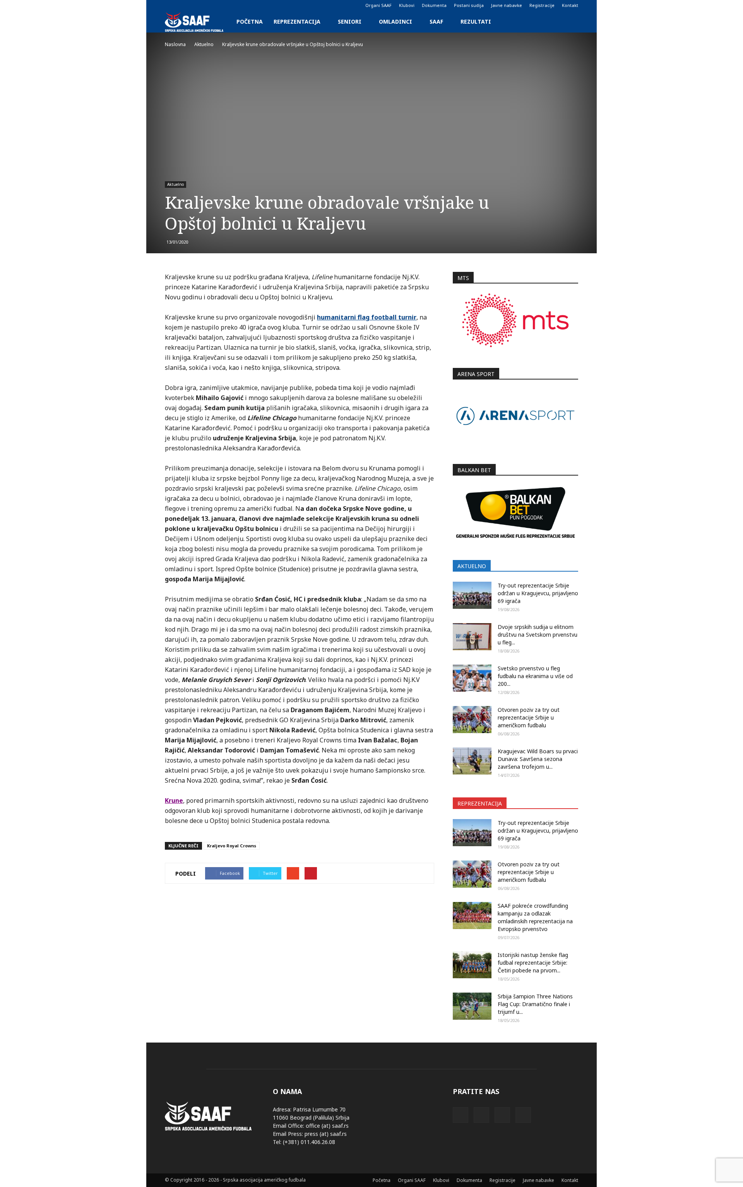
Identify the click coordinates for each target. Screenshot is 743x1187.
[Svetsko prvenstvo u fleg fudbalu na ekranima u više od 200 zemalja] (472, 678)
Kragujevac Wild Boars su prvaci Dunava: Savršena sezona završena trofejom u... (538, 758)
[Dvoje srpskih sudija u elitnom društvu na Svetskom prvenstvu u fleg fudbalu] (472, 636)
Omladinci (395, 21)
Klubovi (406, 5)
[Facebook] (170, 5)
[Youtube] (209, 5)
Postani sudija (469, 5)
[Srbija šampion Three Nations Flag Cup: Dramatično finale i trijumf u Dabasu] (472, 1006)
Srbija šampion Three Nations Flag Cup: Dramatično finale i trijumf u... (535, 1004)
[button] (569, 21)
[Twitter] (196, 5)
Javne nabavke (506, 5)
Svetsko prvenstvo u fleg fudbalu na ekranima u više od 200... (535, 676)
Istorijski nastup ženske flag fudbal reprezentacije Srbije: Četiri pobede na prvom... (533, 962)
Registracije (542, 5)
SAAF (436, 21)
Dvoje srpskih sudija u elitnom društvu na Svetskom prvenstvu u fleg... (537, 634)
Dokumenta (434, 5)
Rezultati (476, 21)
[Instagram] (183, 5)
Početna (249, 21)
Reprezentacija (297, 21)
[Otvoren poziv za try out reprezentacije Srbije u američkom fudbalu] (472, 719)
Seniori (349, 21)
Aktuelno (175, 184)
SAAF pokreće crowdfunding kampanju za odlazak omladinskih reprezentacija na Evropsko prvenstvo (535, 917)
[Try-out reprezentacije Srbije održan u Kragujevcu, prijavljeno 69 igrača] (472, 595)
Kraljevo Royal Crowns (231, 846)
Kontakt (570, 5)
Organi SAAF (378, 5)
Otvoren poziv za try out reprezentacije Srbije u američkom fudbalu (529, 717)
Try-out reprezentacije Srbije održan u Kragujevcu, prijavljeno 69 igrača (538, 593)
